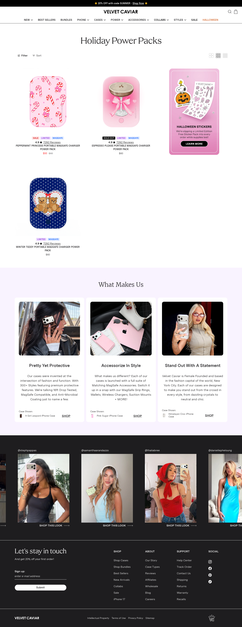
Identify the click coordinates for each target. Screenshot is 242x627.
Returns (181, 586)
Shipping (182, 579)
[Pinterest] (218, 575)
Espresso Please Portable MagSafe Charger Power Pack (121, 147)
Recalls (181, 599)
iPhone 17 (119, 599)
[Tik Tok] (218, 581)
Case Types (152, 566)
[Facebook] (218, 568)
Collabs (118, 586)
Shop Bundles (122, 566)
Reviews (150, 573)
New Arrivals (122, 579)
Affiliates (150, 579)
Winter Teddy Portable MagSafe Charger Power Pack (48, 249)
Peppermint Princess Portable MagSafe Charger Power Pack (48, 147)
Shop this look (21, 525)
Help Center (184, 560)
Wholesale (151, 586)
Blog (148, 592)
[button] (28, 20)
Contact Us (184, 573)
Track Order (184, 566)
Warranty (182, 592)
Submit (40, 587)
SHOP (66, 415)
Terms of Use (119, 618)
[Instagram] (218, 561)
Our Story (151, 560)
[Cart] (236, 11)
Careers (150, 599)
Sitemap (150, 618)
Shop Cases (121, 560)
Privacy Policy (135, 618)
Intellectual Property (98, 618)
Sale (116, 592)
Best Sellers (121, 573)
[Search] (229, 11)
